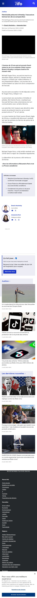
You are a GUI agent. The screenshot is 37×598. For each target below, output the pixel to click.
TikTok (4, 496)
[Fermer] (35, 574)
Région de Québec (7, 562)
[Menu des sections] (3, 3)
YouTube (4, 493)
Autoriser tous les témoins (18, 594)
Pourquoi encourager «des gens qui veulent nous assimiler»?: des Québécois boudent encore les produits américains (18, 427)
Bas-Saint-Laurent (7, 537)
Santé (4, 518)
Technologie (5, 527)
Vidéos (4, 489)
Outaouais (5, 560)
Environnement (6, 510)
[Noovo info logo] (18, 3)
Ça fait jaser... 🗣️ (10, 258)
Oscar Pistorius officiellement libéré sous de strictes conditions (20, 184)
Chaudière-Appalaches (9, 541)
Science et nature (7, 520)
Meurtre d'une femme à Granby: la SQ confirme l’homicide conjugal (20, 179)
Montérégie (5, 558)
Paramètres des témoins (9, 498)
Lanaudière (5, 547)
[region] (18, 584)
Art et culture (6, 505)
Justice (4, 11)
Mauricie (4, 549)
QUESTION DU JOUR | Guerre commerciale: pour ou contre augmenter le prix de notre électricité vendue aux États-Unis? (18, 457)
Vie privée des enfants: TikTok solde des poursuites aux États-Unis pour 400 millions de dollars (17, 363)
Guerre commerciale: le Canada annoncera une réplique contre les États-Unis (18, 397)
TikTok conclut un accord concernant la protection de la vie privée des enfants (15, 333)
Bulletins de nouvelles (8, 485)
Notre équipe (6, 483)
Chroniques (5, 487)
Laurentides (5, 556)
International (5, 512)
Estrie (3, 543)
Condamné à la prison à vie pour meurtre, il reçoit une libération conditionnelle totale (19, 190)
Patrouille (5, 516)
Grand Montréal (6, 545)
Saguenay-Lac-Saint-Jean (10, 567)
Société (4, 522)
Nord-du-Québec (7, 552)
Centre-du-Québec (7, 539)
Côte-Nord (5, 554)
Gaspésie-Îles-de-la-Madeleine (11, 564)
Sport (3, 525)
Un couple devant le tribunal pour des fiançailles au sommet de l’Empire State (18, 305)
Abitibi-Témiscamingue (8, 534)
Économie (5, 507)
